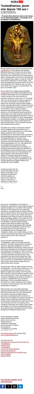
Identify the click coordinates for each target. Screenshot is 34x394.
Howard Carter (5, 93)
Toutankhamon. (5, 347)
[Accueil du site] (17, 3)
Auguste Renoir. (6, 356)
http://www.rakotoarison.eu (9, 335)
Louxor (15, 86)
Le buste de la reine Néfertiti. (10, 349)
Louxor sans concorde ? (8, 351)
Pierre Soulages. (6, 354)
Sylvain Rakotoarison (7, 333)
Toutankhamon (5, 70)
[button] (2, 386)
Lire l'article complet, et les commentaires (11, 381)
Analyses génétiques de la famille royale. (14, 352)
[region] (19, 194)
